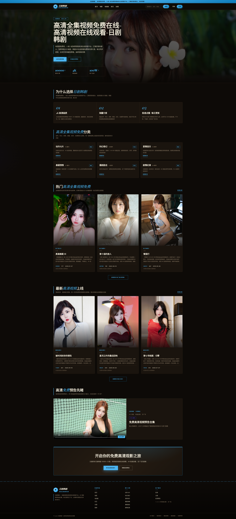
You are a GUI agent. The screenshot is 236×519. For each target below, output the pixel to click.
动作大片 (127, 492)
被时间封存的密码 (64, 355)
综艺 (112, 6)
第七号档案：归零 (151, 355)
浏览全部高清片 (110, 468)
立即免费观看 (60, 59)
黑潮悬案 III (61, 253)
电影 (101, 6)
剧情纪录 (127, 507)
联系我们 (159, 516)
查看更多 (58, 155)
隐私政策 (166, 516)
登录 (174, 6)
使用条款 (173, 516)
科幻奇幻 (127, 495)
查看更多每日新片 (118, 379)
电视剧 (107, 6)
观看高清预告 (74, 59)
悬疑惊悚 (127, 501)
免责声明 (180, 516)
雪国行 (146, 253)
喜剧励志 (127, 504)
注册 (179, 6)
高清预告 (157, 498)
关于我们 (152, 516)
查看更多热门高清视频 (118, 277)
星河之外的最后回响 (108, 355)
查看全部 (180, 190)
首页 (96, 6)
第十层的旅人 (105, 253)
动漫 (117, 6)
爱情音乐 (127, 498)
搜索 (166, 6)
